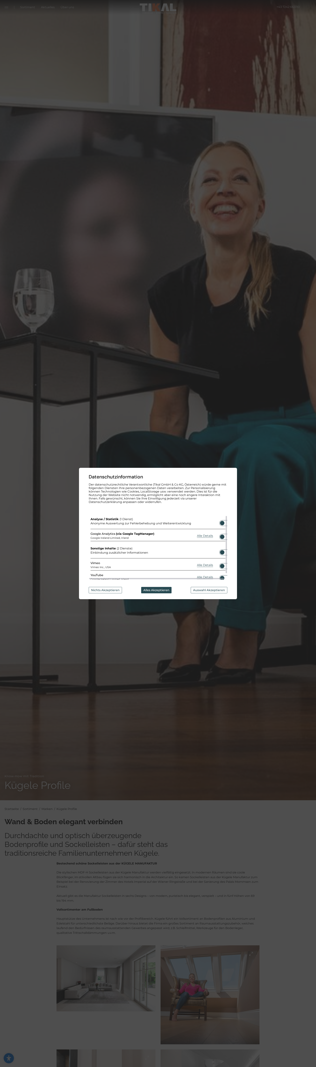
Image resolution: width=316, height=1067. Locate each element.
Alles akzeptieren (156, 590)
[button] (222, 523)
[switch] (222, 522)
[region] (158, 548)
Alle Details (205, 536)
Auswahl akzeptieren (209, 590)
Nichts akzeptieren (105, 590)
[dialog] (158, 533)
